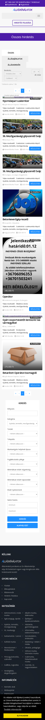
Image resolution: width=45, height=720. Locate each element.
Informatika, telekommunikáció (32, 631)
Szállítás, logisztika (11, 665)
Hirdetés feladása (22, 23)
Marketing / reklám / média (33, 643)
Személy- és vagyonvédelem (31, 666)
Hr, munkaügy (9, 630)
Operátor (8, 296)
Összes (11, 53)
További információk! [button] (12, 709)
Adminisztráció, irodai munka (12, 614)
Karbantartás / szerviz (12, 636)
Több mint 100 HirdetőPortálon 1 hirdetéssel (23, 2)
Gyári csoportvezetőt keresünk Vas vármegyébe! (21, 321)
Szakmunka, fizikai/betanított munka (31, 659)
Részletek (35, 113)
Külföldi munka (10, 642)
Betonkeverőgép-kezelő (15, 219)
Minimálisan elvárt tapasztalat (18, 480)
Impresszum (9, 693)
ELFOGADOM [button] (22, 716)
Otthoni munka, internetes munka (32, 652)
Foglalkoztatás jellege (15, 459)
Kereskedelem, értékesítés (30, 637)
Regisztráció (24, 4)
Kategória (11, 419)
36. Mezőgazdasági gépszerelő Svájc (22, 136)
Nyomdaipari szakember (16, 100)
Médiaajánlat (9, 690)
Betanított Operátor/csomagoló (20, 372)
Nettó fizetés (12, 500)
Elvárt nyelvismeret (14, 490)
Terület (10, 429)
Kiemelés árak (9, 687)
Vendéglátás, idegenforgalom (10, 672)
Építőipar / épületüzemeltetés (32, 620)
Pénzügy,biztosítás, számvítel (11, 658)
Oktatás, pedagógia (32, 647)
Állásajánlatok (15, 59)
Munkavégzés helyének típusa (18, 449)
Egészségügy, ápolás (12, 619)
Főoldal (7, 585)
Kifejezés (10, 409)
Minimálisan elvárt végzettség (18, 469)
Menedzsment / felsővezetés (10, 648)
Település (11, 439)
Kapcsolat (8, 599)
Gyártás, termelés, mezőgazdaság (11, 625)
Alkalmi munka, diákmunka (31, 614)
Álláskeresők (14, 65)
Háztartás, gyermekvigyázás (31, 625)
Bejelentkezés (11, 4)
